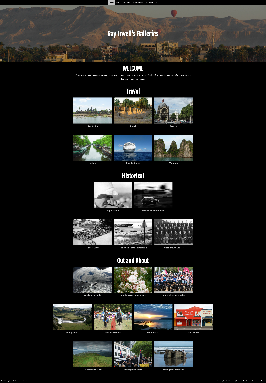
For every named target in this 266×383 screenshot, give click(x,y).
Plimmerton (153, 332)
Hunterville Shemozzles (173, 295)
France (173, 126)
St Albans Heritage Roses (133, 295)
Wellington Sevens (133, 370)
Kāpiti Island (138, 2)
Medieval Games (113, 332)
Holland (92, 163)
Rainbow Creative (252, 381)
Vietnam (173, 163)
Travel (118, 2)
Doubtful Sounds (92, 295)
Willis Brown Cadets (173, 248)
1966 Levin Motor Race (153, 210)
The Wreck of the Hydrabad (133, 248)
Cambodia (93, 126)
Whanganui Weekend (173, 370)
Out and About (151, 2)
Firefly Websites (229, 381)
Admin (262, 381)
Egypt (133, 126)
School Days (93, 248)
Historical (127, 2)
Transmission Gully (92, 370)
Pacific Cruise (133, 163)
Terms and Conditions (23, 381)
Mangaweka (72, 332)
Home (111, 2)
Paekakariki (194, 332)
